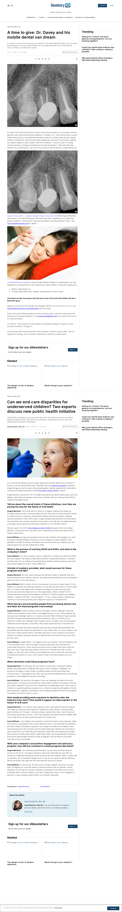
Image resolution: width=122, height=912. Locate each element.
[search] (12, 5)
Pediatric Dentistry (14, 27)
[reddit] (45, 59)
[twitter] (42, 59)
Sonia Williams (45, 786)
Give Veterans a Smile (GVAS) (39, 528)
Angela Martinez (23, 786)
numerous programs (58, 485)
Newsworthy (31, 17)
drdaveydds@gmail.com (48, 316)
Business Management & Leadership (60, 17)
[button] (8, 5)
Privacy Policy (58, 907)
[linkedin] (39, 59)
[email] (49, 59)
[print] (77, 59)
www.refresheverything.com (18, 223)
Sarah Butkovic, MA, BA (16, 426)
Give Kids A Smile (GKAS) (48, 491)
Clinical (42, 17)
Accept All (113, 908)
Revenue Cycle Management (85, 17)
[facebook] (36, 59)
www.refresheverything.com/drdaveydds (22, 308)
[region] (61, 908)
